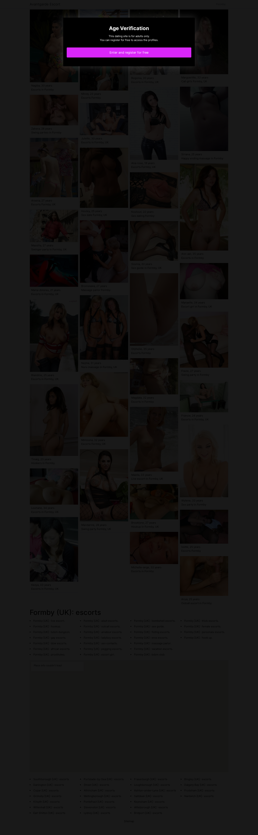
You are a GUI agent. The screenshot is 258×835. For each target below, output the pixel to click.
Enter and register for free (129, 52)
